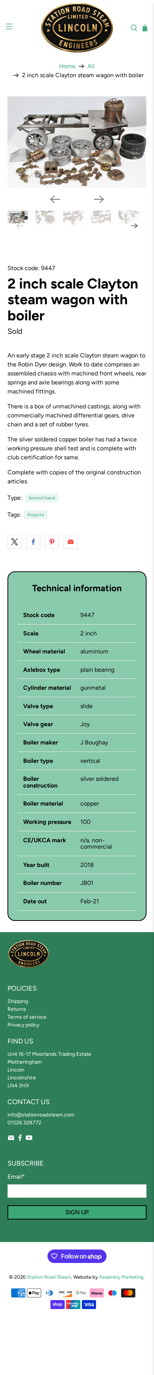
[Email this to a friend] (71, 542)
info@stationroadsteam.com (40, 1115)
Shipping (17, 1001)
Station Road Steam (49, 1277)
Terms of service (26, 1017)
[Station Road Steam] (77, 28)
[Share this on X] (14, 542)
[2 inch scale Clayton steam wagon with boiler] (76, 142)
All (91, 66)
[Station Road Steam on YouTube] (29, 1139)
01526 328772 (24, 1122)
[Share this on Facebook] (33, 542)
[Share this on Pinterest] (52, 542)
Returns (16, 1009)
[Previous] (55, 199)
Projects (35, 514)
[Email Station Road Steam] (11, 1139)
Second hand (41, 498)
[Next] (99, 199)
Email (16, 1176)
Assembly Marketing (121, 1277)
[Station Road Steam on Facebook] (20, 1139)
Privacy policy (23, 1025)
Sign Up (77, 1212)
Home (67, 66)
